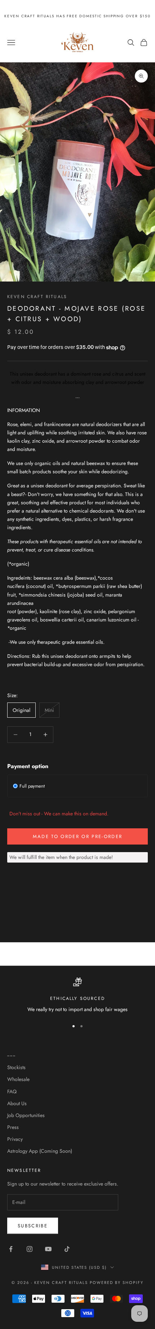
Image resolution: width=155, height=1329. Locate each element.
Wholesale (18, 1079)
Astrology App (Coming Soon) (39, 1151)
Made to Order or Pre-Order (78, 836)
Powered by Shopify (116, 1282)
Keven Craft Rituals (37, 296)
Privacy (15, 1139)
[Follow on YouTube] (48, 1249)
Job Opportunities (26, 1115)
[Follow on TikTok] (67, 1249)
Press (13, 1127)
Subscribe (33, 1225)
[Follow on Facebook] (10, 1249)
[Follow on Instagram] (29, 1249)
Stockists (16, 1067)
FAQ (12, 1091)
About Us (17, 1103)
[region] (77, 995)
